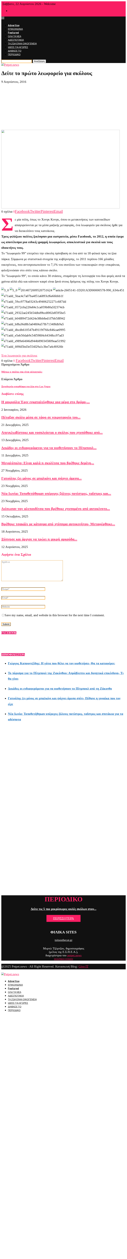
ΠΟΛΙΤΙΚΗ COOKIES (63, 959)
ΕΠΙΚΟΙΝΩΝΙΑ (15, 29)
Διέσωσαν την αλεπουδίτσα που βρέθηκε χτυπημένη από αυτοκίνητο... (55, 509)
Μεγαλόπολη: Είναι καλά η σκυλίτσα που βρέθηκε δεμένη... (47, 463)
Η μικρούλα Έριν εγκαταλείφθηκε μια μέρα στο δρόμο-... (45, 402)
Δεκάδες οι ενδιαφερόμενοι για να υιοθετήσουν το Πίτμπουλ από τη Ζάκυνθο (60, 688)
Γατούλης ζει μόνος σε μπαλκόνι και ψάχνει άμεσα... (41, 478)
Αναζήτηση (39, 61)
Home (11, 11)
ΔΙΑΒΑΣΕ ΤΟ (14, 50)
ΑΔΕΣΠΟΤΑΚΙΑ (16, 40)
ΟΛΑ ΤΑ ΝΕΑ (14, 36)
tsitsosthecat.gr (63, 940)
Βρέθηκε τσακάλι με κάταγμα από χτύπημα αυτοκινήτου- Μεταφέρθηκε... (58, 524)
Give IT (83, 966)
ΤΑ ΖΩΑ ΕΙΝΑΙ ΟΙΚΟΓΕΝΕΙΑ (22, 43)
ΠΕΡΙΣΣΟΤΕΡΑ (63, 918)
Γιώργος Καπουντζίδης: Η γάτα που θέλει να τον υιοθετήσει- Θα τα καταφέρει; (61, 663)
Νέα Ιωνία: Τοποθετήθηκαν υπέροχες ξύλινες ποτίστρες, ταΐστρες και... (56, 493)
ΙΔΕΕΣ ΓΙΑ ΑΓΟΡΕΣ (18, 47)
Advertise (13, 25)
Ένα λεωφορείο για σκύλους (19, 355)
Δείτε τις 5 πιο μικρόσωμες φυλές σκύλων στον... (63, 909)
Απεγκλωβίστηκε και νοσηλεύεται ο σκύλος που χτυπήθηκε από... (52, 432)
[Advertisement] (63, 107)
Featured (13, 32)
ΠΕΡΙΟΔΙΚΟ (14, 54)
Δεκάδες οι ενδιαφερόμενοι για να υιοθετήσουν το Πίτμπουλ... (49, 448)
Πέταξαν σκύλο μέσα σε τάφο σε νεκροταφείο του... (41, 417)
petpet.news (74, 955)
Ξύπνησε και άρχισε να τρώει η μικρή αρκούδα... (39, 539)
